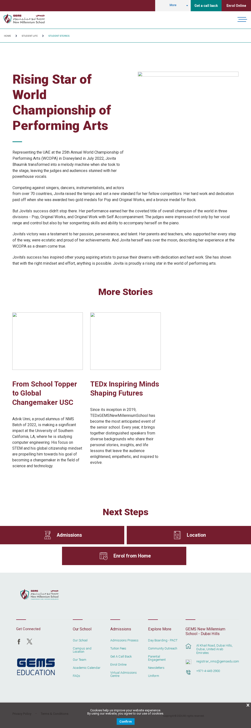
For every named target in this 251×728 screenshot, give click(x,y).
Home (7, 35)
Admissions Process (124, 640)
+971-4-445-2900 (208, 671)
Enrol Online (236, 6)
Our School (80, 640)
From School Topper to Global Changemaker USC (44, 393)
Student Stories (59, 35)
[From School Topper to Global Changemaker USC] (47, 341)
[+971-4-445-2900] (188, 674)
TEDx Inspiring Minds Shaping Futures (124, 389)
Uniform (153, 676)
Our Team (79, 659)
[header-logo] (24, 18)
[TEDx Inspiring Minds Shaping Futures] (125, 341)
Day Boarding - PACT (162, 640)
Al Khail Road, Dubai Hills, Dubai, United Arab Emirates (214, 649)
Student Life (30, 35)
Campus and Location (82, 650)
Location (196, 535)
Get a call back (206, 6)
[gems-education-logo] (36, 667)
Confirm (125, 721)
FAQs (76, 676)
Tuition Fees (118, 648)
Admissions (69, 535)
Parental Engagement (157, 658)
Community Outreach (162, 648)
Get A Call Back (121, 656)
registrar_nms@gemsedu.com (214, 661)
